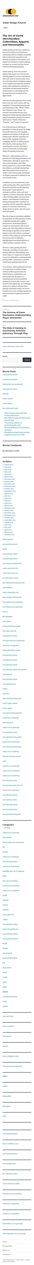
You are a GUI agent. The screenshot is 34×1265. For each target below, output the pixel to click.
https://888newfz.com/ (11, 592)
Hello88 (5, 992)
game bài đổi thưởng (10, 958)
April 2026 (8, 474)
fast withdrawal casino (10, 408)
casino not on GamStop (11, 718)
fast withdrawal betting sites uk (13, 583)
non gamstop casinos (10, 374)
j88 (4, 847)
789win (5, 852)
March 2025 (8, 505)
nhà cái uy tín (7, 953)
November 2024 (9, 515)
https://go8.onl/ (8, 914)
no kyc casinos (8, 398)
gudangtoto (7, 1106)
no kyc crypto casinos (10, 703)
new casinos (7, 621)
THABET (5, 910)
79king (5, 919)
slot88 (5, 549)
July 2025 (7, 496)
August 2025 (8, 493)
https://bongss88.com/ (11, 929)
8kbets (5, 1076)
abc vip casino (7, 616)
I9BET (5, 987)
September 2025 (10, 491)
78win (5, 972)
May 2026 (7, 472)
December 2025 (9, 484)
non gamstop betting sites (12, 814)
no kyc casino (7, 708)
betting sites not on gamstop (13, 384)
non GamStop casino (10, 780)
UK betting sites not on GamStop (14, 1233)
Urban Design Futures (14, 23)
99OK (5, 982)
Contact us (6, 1254)
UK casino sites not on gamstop (13, 640)
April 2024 (8, 530)
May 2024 (7, 527)
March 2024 (8, 532)
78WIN (5, 689)
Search (5, 356)
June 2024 (7, 525)
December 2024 (9, 513)
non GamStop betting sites (12, 698)
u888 (4, 1116)
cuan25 (5, 612)
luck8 (4, 876)
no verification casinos (10, 578)
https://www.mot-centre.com (13, 346)
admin (7, 300)
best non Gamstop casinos (12, 756)
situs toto (6, 694)
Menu (5, 28)
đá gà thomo (7, 968)
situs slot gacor (8, 722)
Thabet (5, 948)
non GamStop (7, 587)
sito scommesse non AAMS (12, 737)
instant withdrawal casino (12, 626)
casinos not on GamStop (11, 766)
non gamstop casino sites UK (13, 785)
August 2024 (8, 522)
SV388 (5, 977)
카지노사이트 (7, 1096)
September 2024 (10, 520)
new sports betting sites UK (12, 713)
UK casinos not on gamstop (12, 1066)
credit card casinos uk (10, 573)
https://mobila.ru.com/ (11, 1144)
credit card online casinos (11, 650)
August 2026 (8, 464)
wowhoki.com (7, 674)
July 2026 (7, 467)
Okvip (18, 158)
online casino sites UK (10, 568)
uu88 (4, 761)
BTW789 (6, 394)
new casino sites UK (9, 631)
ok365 (5, 1001)
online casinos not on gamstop (13, 842)
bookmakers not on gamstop (13, 1223)
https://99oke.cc (8, 1026)
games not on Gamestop (11, 742)
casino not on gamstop (10, 645)
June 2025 (7, 498)
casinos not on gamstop (11, 727)
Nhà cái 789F (7, 837)
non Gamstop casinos (10, 804)
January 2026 (9, 481)
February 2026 (9, 479)
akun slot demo (8, 1016)
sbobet (5, 1086)
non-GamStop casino (10, 1173)
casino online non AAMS (11, 1183)
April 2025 (8, 503)
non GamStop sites (9, 684)
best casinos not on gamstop (12, 602)
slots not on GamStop (10, 881)
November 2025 (9, 486)
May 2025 (7, 501)
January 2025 (9, 510)
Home (5, 1242)
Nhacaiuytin (7, 1036)
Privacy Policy (7, 1246)
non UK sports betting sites (12, 563)
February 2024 (9, 534)
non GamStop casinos (10, 924)
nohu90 (5, 1046)
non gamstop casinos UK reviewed (14, 669)
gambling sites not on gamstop (13, 871)
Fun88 (5, 943)
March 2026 (8, 476)
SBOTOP (5, 900)
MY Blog (7, 828)
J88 (4, 963)
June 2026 (7, 469)
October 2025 (9, 489)
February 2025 (9, 508)
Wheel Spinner (8, 539)
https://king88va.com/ (10, 1056)
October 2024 (9, 517)
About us (6, 1250)
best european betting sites (12, 597)
